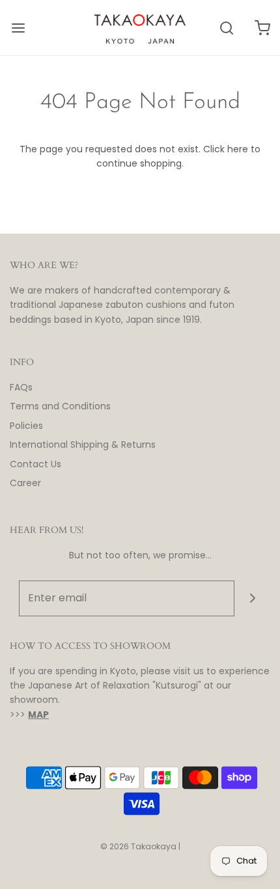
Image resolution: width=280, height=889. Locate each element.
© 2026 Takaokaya (138, 846)
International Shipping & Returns (83, 444)
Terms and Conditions (60, 406)
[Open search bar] (226, 28)
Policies (26, 425)
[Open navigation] (18, 28)
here (237, 149)
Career (25, 482)
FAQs (21, 387)
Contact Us (35, 464)
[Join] (252, 598)
